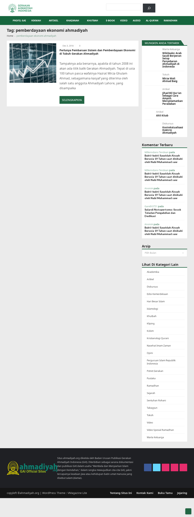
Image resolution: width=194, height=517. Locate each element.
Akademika (153, 272)
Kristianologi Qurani (158, 338)
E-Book (110, 20)
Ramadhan (170, 20)
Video (124, 20)
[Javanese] (182, 5)
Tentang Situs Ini (121, 493)
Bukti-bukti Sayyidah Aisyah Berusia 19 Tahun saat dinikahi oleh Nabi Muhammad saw (164, 159)
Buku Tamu (165, 493)
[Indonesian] (163, 5)
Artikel (53, 20)
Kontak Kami (144, 493)
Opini (150, 353)
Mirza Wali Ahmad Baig (169, 80)
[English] (173, 5)
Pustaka (151, 378)
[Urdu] (177, 5)
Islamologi (152, 308)
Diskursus (167, 123)
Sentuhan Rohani (156, 400)
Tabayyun (152, 407)
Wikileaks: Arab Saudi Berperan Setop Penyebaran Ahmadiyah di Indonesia (171, 60)
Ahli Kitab (162, 115)
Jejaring (182, 493)
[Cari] (149, 8)
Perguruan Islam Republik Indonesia (161, 362)
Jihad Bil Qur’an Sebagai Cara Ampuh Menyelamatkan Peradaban (172, 98)
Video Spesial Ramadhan (160, 430)
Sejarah (151, 393)
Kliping (151, 323)
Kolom (150, 331)
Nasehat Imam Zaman (159, 345)
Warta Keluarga (171, 49)
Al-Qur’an (152, 20)
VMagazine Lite (77, 493)
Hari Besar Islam (156, 301)
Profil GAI (19, 20)
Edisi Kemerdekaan (157, 294)
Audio (137, 20)
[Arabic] (168, 5)
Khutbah (92, 20)
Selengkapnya (72, 100)
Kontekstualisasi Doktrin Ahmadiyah (172, 130)
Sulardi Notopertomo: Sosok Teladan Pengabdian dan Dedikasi (163, 213)
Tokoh (165, 74)
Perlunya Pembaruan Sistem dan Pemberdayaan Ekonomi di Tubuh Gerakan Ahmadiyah (97, 52)
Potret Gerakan (155, 371)
